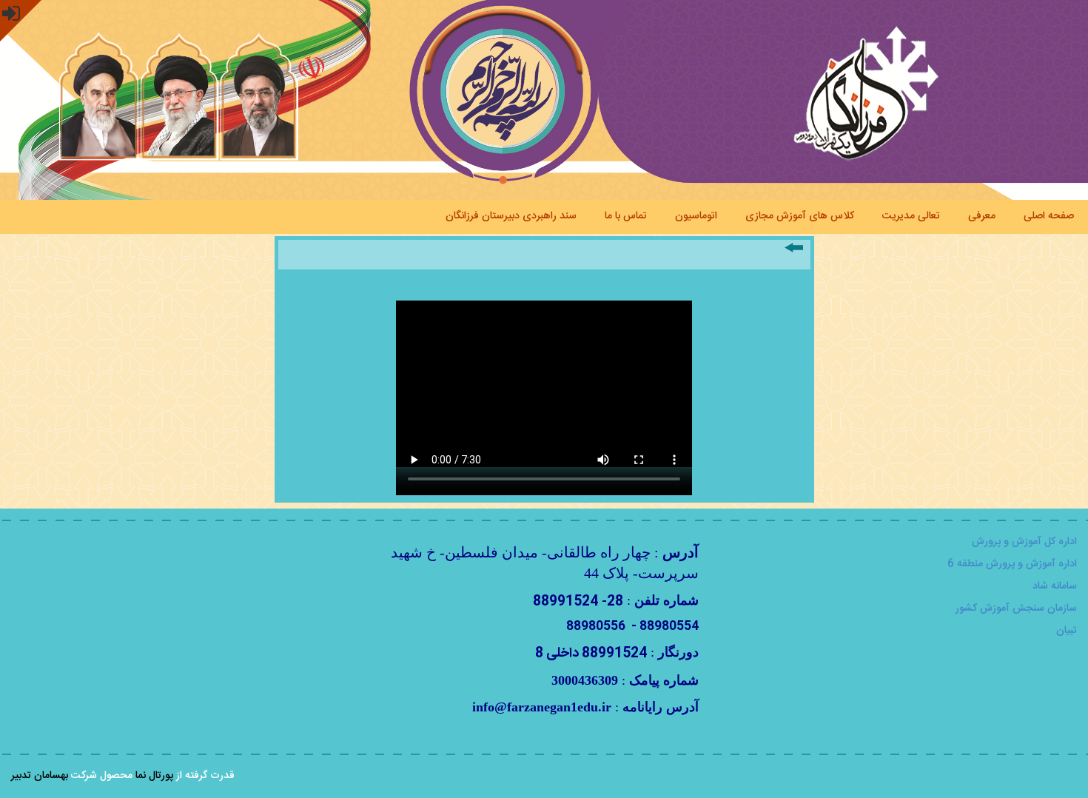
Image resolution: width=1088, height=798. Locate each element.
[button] (20, 20)
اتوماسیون (696, 215)
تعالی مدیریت (911, 215)
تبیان (1066, 631)
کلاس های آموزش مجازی (799, 215)
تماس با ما (626, 215)
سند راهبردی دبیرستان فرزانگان (511, 215)
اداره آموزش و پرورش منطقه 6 (1012, 564)
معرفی (981, 215)
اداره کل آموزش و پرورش (1024, 542)
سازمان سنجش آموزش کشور (1016, 608)
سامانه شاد (1054, 586)
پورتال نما (154, 776)
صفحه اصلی (1049, 215)
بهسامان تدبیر (39, 776)
